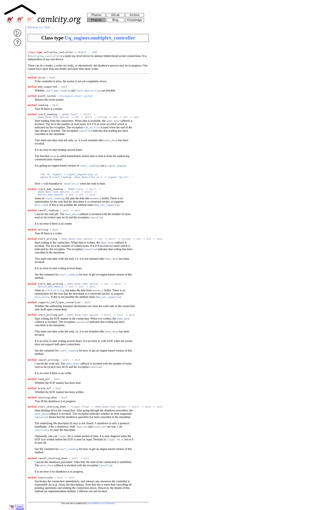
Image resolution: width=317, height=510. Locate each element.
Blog (115, 19)
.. (89, 52)
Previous (33, 27)
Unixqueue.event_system (76, 96)
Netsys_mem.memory (50, 194)
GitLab (115, 15)
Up (41, 27)
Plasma (96, 15)
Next (47, 27)
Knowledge (134, 19)
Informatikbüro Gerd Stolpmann (101, 503)
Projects (96, 19)
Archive (135, 15)
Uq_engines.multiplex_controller (100, 38)
